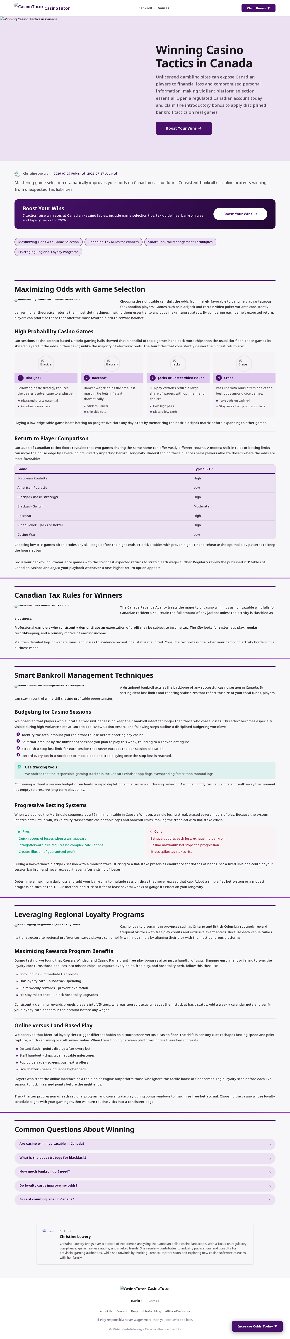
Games (163, 8)
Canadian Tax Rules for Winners (113, 242)
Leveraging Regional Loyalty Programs (48, 252)
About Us (106, 1311)
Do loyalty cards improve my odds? (48, 1185)
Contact (121, 1311)
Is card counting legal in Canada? (46, 1199)
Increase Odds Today (255, 1326)
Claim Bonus (256, 8)
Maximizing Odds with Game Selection (48, 242)
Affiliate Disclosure (177, 1311)
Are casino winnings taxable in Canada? (52, 1143)
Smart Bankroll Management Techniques (180, 242)
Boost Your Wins (181, 128)
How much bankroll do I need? (44, 1171)
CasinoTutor (159, 1288)
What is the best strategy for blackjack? (53, 1157)
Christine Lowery (75, 1236)
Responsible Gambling (146, 1311)
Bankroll (145, 8)
